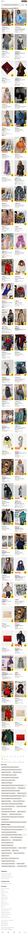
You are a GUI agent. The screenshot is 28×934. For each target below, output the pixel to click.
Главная (3, 932)
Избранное (14, 932)
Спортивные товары (5, 910)
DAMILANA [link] (17, 528)
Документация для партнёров (7, 876)
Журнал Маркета (4, 925)
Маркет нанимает (4, 923)
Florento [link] (4, 478)
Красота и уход (4, 902)
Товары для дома (4, 898)
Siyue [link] (16, 674)
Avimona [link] (4, 601)
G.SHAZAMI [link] (4, 379)
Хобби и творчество (5, 903)
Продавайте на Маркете (6, 875)
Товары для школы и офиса (6, 909)
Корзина (19, 932)
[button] (26, 5)
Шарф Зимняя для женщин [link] (20, 54)
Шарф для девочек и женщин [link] (6, 503)
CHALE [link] (3, 129)
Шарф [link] (17, 674)
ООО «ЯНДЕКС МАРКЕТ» (9, 927)
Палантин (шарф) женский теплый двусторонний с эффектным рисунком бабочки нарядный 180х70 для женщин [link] (20, 29)
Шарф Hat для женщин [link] (19, 252)
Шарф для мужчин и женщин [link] (6, 29)
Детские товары (4, 915)
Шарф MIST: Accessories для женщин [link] (19, 180)
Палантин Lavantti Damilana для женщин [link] (19, 529)
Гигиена (2, 893)
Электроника (3, 895)
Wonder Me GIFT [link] (5, 674)
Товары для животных (5, 912)
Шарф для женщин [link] (18, 129)
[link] (10, 767)
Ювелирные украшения (5, 917)
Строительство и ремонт (6, 914)
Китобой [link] (4, 427)
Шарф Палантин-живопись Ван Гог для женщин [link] (20, 428)
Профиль (25, 932)
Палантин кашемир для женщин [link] (19, 279)
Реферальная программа (6, 883)
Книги (2, 907)
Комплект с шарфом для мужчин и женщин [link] (19, 602)
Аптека (2, 900)
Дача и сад (3, 905)
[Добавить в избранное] (12, 11)
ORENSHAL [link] (17, 53)
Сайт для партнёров (5, 878)
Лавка (8, 932)
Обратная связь (4, 921)
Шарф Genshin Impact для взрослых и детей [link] (20, 380)
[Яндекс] (10, 929)
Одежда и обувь (4, 897)
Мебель (2, 890)
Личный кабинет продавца (6, 873)
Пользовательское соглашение (7, 920)
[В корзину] (12, 24)
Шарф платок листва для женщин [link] (20, 577)
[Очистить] (22, 4)
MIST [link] (16, 179)
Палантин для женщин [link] (6, 106)
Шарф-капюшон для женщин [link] (20, 106)
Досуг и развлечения (5, 888)
